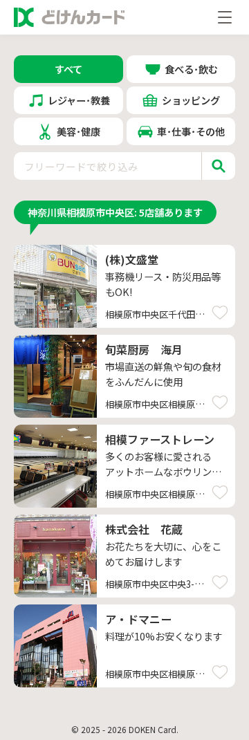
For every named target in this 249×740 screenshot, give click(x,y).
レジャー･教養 (79, 100)
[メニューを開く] (225, 17)
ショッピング (191, 100)
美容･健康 (78, 131)
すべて (68, 69)
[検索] (218, 166)
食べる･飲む (191, 69)
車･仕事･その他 (191, 131)
